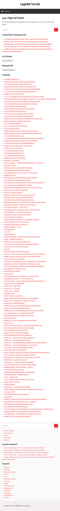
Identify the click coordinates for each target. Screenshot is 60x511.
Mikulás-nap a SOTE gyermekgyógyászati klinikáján (20, 320)
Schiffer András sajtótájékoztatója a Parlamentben (19, 372)
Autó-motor (7, 467)
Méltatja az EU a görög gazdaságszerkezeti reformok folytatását (24, 310)
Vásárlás (6, 497)
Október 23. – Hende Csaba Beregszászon (17, 340)
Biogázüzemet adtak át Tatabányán (15, 158)
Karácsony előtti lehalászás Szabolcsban (16, 251)
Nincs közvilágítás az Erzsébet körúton (16, 330)
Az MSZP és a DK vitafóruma (13, 148)
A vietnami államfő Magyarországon (15, 111)
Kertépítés (7, 481)
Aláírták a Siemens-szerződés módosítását (17, 121)
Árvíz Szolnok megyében (11, 128)
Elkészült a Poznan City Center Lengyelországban (19, 195)
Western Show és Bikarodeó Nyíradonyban (17, 416)
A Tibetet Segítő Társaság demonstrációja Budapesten (21, 104)
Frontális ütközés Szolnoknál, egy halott (16, 222)
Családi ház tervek (9, 175)
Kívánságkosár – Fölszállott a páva (15, 269)
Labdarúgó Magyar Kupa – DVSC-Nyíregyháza (18, 278)
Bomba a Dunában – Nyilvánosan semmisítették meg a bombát (23, 163)
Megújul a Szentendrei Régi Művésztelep (16, 308)
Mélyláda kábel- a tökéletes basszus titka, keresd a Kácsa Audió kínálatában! (28, 44)
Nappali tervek (8, 323)
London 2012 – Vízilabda (11, 291)
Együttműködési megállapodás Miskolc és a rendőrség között (23, 187)
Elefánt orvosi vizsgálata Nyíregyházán (16, 190)
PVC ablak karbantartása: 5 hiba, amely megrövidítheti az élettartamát (26, 39)
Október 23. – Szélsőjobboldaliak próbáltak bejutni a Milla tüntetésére (25, 342)
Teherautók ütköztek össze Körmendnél (16, 394)
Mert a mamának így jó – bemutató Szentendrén (19, 313)
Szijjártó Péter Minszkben (12, 382)
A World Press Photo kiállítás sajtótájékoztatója (18, 116)
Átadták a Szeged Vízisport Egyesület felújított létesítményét (22, 133)
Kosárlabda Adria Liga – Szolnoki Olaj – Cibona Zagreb (21, 276)
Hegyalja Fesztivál (9, 234)
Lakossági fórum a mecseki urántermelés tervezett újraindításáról (24, 281)
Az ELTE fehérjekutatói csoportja (14, 136)
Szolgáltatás (7, 490)
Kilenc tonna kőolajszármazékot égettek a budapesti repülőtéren (24, 266)
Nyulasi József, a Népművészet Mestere (16, 333)
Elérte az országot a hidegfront (13, 192)
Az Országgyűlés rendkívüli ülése (14, 155)
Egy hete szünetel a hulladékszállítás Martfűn (18, 185)
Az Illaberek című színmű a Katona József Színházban (21, 141)
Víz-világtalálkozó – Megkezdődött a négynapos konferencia (22, 414)
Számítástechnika (9, 486)
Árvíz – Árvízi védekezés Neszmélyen (15, 126)
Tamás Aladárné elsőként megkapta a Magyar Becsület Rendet (23, 389)
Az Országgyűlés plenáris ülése (14, 150)
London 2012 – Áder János (12, 286)
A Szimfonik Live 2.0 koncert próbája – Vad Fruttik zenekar (22, 101)
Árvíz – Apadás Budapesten (12, 123)
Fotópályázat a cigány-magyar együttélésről (17, 214)
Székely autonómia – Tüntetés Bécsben (16, 374)
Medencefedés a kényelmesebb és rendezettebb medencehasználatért (26, 41)
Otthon (6, 435)
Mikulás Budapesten (10, 318)
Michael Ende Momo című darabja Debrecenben (19, 315)
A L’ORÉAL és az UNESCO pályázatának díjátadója (20, 91)
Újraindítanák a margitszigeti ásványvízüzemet (18, 404)
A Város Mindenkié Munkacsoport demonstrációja (19, 109)
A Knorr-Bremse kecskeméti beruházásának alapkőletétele (22, 89)
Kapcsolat (7, 249)
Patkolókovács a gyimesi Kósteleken (15, 360)
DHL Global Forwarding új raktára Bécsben (17, 180)
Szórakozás (7, 493)
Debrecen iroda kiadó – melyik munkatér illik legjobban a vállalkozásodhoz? (27, 46)
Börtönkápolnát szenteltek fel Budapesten (17, 170)
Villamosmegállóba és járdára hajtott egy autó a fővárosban (22, 411)
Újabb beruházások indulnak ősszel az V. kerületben (20, 401)
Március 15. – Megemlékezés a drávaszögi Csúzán (20, 301)
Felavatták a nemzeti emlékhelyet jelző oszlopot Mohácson (22, 209)
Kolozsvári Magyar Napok (12, 271)
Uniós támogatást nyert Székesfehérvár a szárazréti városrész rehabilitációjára (28, 409)
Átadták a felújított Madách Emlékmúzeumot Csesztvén (21, 131)
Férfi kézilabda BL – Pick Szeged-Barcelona (17, 212)
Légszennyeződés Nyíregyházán (14, 283)
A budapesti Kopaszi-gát (11, 79)
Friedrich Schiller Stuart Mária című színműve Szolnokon (21, 219)
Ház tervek (7, 232)
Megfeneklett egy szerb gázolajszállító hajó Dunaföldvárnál (22, 305)
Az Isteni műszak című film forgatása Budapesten (19, 143)
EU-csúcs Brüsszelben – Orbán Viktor (16, 207)
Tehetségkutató (8, 495)
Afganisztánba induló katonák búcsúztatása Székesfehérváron (23, 118)
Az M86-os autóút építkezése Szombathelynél (18, 146)
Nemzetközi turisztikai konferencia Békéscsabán (19, 328)
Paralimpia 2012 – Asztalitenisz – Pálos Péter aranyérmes (22, 357)
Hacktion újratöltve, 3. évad (12, 227)
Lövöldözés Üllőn (9, 293)
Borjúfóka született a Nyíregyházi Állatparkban (18, 168)
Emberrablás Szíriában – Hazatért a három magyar (20, 205)
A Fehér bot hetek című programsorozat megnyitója (20, 86)
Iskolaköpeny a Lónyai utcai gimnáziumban (17, 241)
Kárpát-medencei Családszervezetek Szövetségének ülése (22, 256)
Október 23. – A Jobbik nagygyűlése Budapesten (19, 337)
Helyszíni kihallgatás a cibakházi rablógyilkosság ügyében (22, 237)
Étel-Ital (6, 474)
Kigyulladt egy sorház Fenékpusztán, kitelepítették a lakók (22, 264)
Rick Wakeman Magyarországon (14, 369)
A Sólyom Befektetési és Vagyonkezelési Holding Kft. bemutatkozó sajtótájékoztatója (30, 99)
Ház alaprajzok (8, 433)
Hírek (5, 476)
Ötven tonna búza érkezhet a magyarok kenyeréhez (20, 355)
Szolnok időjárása (9, 384)
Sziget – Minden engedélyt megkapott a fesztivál (19, 379)
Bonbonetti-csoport (10, 165)
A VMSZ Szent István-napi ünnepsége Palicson (18, 113)
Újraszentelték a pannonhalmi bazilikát (16, 406)
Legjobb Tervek (30, 4)
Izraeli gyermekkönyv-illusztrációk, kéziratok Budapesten (21, 244)
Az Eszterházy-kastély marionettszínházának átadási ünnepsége (24, 138)
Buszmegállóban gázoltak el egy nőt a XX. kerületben (20, 173)
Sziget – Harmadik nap (11, 377)
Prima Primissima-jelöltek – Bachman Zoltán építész (20, 365)
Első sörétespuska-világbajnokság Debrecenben (19, 200)
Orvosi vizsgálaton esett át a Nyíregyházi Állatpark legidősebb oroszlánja (26, 352)
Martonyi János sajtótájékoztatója (14, 303)
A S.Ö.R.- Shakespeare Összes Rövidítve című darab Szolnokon (24, 96)
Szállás (6, 483)
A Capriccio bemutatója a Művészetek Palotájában (19, 82)
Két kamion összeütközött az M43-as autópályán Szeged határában (25, 261)
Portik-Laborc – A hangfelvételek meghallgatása (19, 362)
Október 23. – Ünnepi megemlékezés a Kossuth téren (20, 345)
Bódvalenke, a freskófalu (11, 160)
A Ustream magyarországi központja (15, 106)
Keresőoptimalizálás (10, 479)
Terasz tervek (8, 397)
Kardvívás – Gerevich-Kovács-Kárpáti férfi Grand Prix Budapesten (24, 254)
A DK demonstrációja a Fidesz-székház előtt (17, 84)
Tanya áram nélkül (9, 392)
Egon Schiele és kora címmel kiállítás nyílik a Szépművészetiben (24, 182)
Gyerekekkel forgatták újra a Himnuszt (16, 224)
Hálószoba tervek (9, 229)
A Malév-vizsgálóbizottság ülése (14, 94)
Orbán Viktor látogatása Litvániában (15, 350)
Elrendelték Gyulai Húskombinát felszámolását (18, 197)
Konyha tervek (8, 273)
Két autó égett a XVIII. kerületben (14, 259)
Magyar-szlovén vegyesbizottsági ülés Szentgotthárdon (21, 298)
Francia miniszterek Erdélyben (13, 217)
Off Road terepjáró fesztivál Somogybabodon (18, 335)
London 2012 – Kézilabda (12, 288)
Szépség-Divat (8, 488)
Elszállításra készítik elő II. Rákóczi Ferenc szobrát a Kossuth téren (25, 202)
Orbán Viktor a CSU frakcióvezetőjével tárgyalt (18, 347)
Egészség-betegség (9, 472)
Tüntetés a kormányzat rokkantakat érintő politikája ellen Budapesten (25, 399)
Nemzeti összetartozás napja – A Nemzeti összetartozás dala (23, 325)
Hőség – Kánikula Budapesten (13, 239)
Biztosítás (7, 469)
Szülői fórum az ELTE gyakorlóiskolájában (17, 387)
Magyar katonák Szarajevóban (13, 296)
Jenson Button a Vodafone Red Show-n (16, 246)
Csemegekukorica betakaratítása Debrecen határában (21, 177)
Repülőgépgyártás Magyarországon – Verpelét (18, 367)
